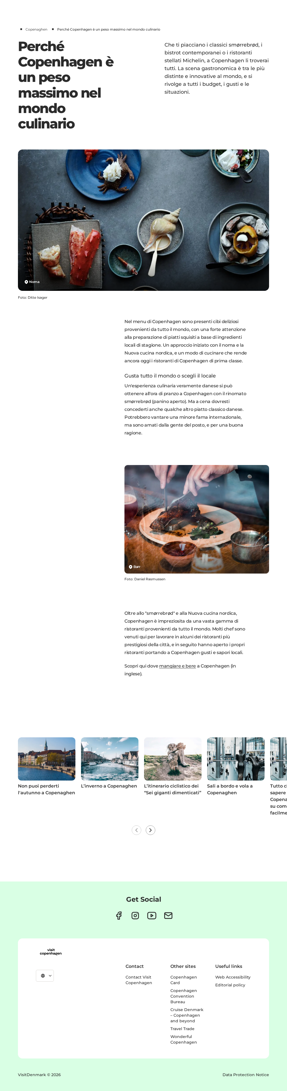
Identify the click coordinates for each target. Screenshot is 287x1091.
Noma (34, 282)
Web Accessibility (233, 977)
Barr (136, 567)
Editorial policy (230, 985)
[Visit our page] (135, 915)
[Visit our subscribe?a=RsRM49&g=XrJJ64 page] (168, 915)
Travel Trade (182, 1028)
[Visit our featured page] (152, 915)
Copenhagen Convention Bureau (183, 996)
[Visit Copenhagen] (51, 951)
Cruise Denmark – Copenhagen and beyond (186, 1015)
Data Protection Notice (246, 1074)
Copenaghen (36, 29)
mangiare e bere (177, 666)
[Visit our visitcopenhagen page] (119, 915)
